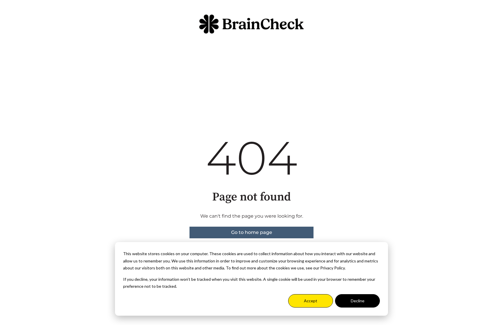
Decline (357, 300)
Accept (310, 300)
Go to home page (251, 232)
